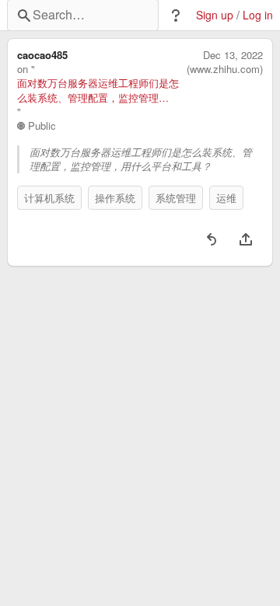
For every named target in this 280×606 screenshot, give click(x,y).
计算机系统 (49, 198)
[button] (176, 15)
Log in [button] (258, 15)
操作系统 (115, 198)
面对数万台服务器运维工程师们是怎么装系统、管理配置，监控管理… (98, 90)
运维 (226, 198)
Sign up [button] (214, 15)
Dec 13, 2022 (233, 55)
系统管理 (176, 198)
